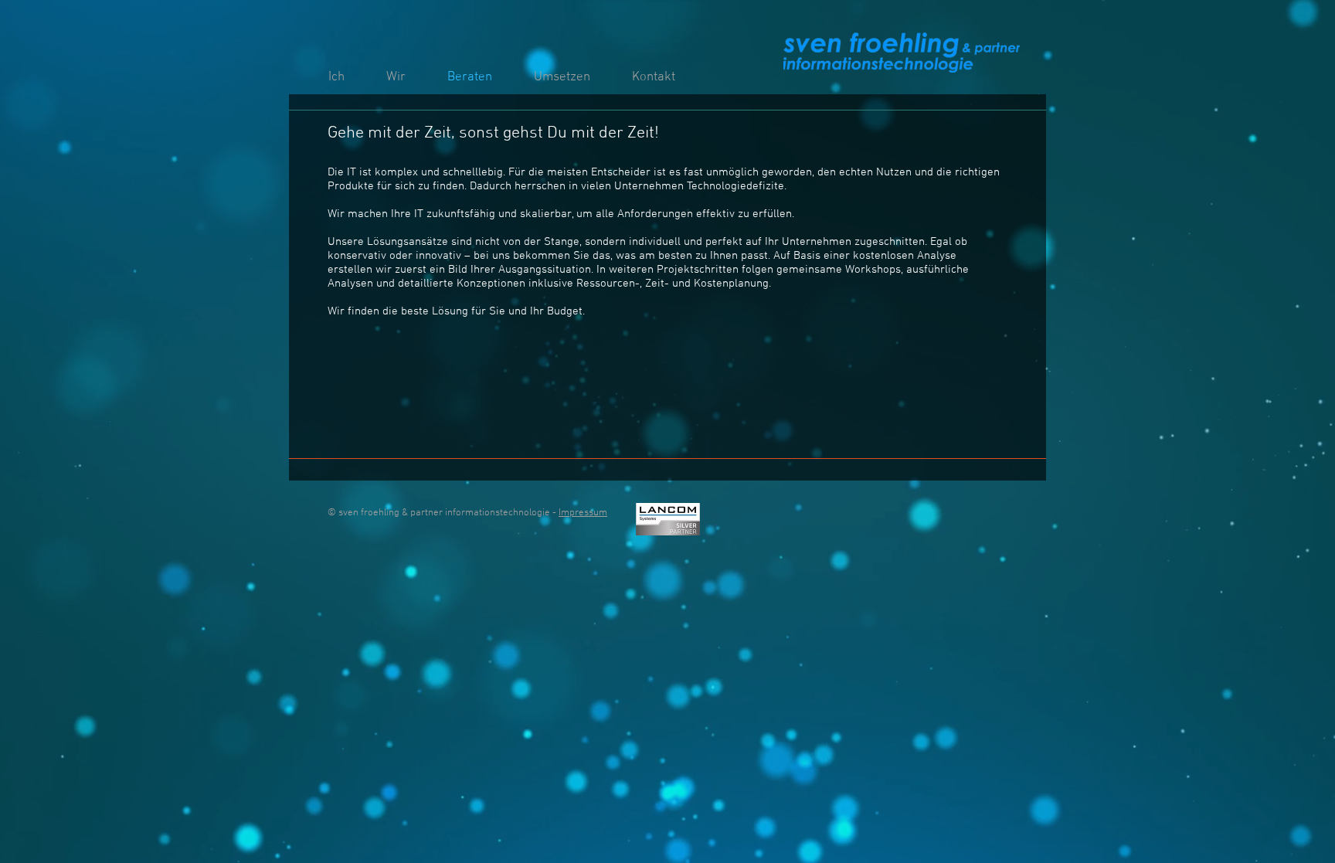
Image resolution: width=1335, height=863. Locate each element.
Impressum (583, 513)
